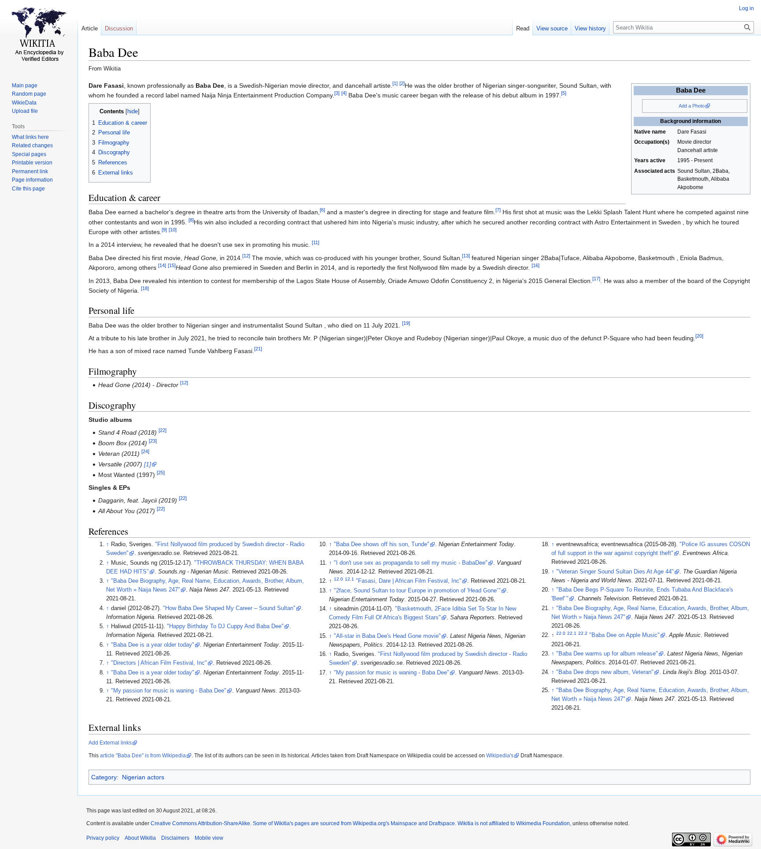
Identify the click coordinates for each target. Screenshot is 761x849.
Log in (746, 8)
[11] (315, 243)
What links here (30, 137)
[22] (162, 430)
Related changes (32, 145)
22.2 (582, 633)
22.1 (571, 633)
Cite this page (28, 189)
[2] (402, 83)
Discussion (119, 28)
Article (89, 28)
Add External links (110, 743)
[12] (246, 255)
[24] (145, 451)
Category (104, 777)
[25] (161, 472)
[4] (344, 93)
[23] (153, 441)
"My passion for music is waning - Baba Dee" (168, 691)
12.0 (338, 579)
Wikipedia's (499, 755)
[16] (535, 265)
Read (522, 28)
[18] (145, 288)
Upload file (25, 111)
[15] (172, 265)
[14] (162, 265)
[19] (406, 323)
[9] (164, 229)
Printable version (32, 163)
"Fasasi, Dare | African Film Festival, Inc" (409, 581)
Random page (29, 94)
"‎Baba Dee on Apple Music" (624, 635)
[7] (498, 210)
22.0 (560, 633)
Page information (32, 180)
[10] (173, 229)
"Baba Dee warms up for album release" (607, 654)
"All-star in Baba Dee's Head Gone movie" (387, 636)
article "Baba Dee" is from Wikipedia (143, 755)
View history (590, 28)
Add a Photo (692, 105)
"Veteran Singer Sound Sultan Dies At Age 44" (615, 572)
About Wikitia (140, 838)
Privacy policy (102, 838)
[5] (563, 93)
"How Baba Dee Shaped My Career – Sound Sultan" (229, 608)
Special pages (29, 154)
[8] (191, 220)
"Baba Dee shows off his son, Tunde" (381, 544)
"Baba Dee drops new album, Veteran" (605, 672)
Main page (24, 85)
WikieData (24, 103)
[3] (337, 93)
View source (552, 28)
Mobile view (209, 838)
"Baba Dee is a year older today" (152, 645)
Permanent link (30, 171)
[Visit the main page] (39, 35)
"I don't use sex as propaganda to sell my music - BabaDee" (411, 563)
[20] (699, 336)
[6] (322, 210)
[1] (395, 83)
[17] (596, 278)
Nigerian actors (143, 777)
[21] (258, 349)
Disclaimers (175, 838)
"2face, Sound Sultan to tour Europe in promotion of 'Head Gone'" (417, 591)
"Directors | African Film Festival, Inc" (159, 663)
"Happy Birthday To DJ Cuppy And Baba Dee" (225, 626)
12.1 (349, 579)
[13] (466, 255)
